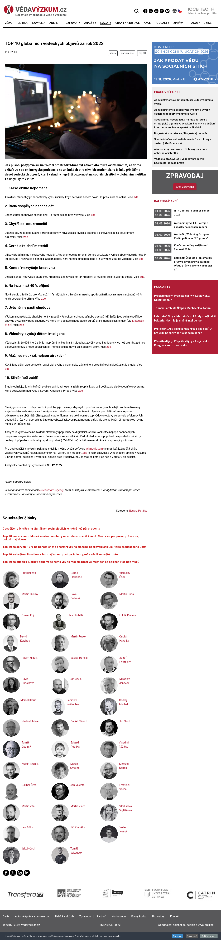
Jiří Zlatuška (77, 827)
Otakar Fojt (28, 615)
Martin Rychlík (30, 763)
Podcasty (162, 287)
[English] (174, 11)
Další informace (208, 935)
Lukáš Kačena (127, 615)
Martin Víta (28, 806)
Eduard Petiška (138, 510)
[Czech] (180, 11)
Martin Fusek (78, 636)
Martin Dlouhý (30, 594)
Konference (119, 916)
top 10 (142, 53)
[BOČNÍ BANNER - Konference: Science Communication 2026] (185, 62)
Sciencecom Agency (51, 490)
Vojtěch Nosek (123, 829)
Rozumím (177, 935)
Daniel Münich (78, 721)
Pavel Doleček (75, 596)
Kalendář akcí (165, 201)
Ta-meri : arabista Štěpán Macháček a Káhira (182, 308)
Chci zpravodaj (185, 186)
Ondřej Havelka (124, 638)
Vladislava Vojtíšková (125, 808)
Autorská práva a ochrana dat (32, 916)
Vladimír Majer (30, 721)
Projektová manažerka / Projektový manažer (181, 133)
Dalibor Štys (29, 785)
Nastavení (191, 935)
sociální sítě (127, 53)
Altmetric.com (94, 448)
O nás (6, 916)
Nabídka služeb (64, 916)
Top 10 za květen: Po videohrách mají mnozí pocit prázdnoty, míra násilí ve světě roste (60, 554)
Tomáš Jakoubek (76, 850)
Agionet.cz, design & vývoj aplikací (193, 925)
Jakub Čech (28, 848)
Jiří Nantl (124, 721)
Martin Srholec (74, 766)
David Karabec (25, 638)
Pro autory (158, 916)
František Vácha (124, 787)
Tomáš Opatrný (26, 744)
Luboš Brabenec (76, 575)
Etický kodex (139, 916)
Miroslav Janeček (124, 681)
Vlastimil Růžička (124, 744)
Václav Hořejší (79, 657)
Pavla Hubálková (28, 681)
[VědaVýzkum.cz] (33, 9)
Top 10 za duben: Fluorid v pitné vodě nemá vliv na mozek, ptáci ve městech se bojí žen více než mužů (71, 562)
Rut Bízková (29, 573)
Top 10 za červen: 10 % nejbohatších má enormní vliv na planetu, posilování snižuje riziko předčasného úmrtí (75, 547)
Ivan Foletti (76, 615)
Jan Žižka (27, 827)
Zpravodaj (185, 176)
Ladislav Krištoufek (73, 702)
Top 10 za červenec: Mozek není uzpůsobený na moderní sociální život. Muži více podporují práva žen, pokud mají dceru (71, 537)
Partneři (101, 916)
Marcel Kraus (28, 700)
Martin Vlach (77, 806)
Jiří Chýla (75, 679)
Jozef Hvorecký (125, 659)
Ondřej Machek (124, 702)
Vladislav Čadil (124, 575)
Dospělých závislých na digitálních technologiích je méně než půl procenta (51, 528)
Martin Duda (126, 594)
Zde (84, 452)
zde (136, 197)
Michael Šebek (124, 766)
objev (113, 53)
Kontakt (174, 916)
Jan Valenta (77, 785)
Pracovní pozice (167, 92)
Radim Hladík (29, 657)
